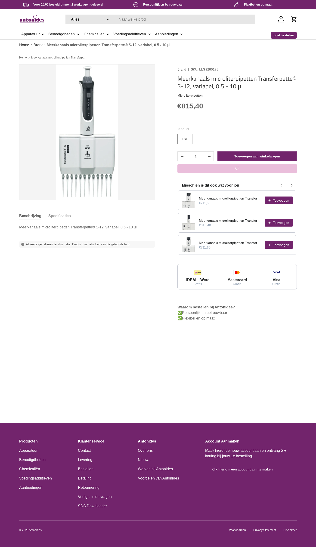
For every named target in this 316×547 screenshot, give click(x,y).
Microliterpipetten (190, 95)
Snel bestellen (283, 35)
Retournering (88, 487)
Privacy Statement (264, 530)
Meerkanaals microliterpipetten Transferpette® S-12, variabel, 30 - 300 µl (230, 220)
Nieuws (144, 460)
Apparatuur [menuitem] (30, 34)
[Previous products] (281, 185)
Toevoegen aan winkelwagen (257, 156)
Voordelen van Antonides (158, 478)
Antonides (35, 530)
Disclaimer (290, 530)
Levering (85, 460)
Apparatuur (28, 450)
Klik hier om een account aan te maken (242, 469)
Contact (84, 450)
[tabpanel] (87, 227)
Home (24, 45)
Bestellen (85, 469)
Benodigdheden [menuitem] (61, 34)
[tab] (30, 216)
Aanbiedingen (30, 487)
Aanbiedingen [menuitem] (166, 34)
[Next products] (292, 185)
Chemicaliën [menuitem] (94, 34)
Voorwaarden (237, 530)
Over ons (145, 450)
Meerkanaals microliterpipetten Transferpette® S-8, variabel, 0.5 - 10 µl (230, 198)
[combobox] (160, 19)
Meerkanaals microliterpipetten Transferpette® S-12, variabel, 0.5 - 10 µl (59, 57)
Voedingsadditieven (35, 478)
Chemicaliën (29, 469)
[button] (294, 19)
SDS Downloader (92, 506)
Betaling (85, 478)
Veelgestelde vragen (95, 497)
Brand (38, 45)
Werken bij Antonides (155, 469)
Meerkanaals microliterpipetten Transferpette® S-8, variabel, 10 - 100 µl (230, 243)
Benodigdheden (32, 460)
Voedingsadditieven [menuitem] (129, 34)
